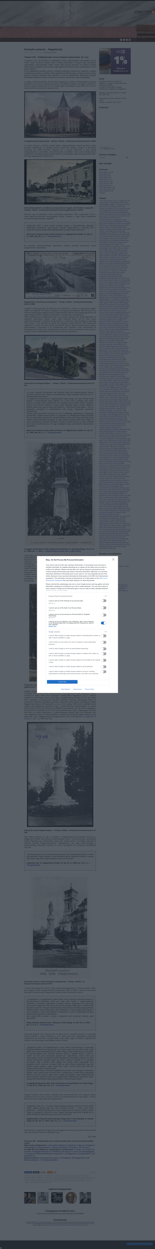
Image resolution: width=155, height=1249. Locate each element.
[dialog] (77, 624)
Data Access (77, 689)
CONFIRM (62, 682)
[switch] (103, 600)
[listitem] (77, 596)
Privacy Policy (89, 689)
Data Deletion (65, 689)
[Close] (114, 560)
